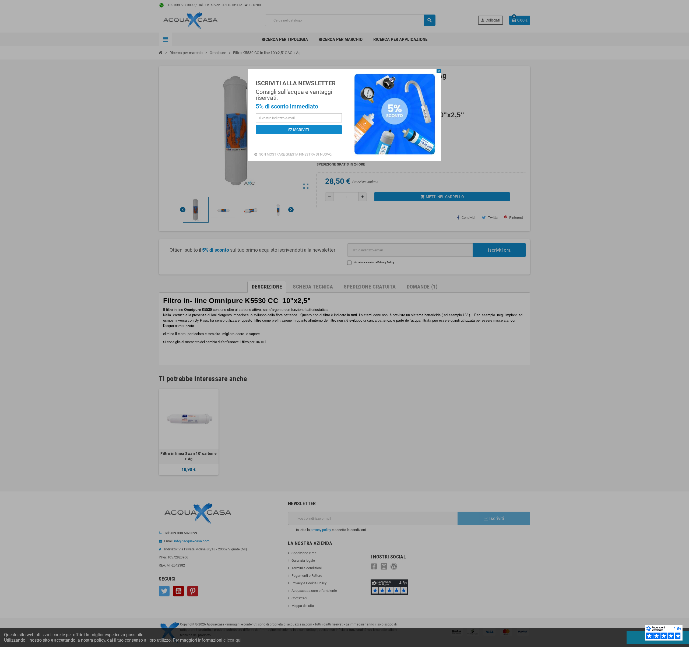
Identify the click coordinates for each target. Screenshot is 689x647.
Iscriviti (300, 130)
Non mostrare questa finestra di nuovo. (295, 154)
